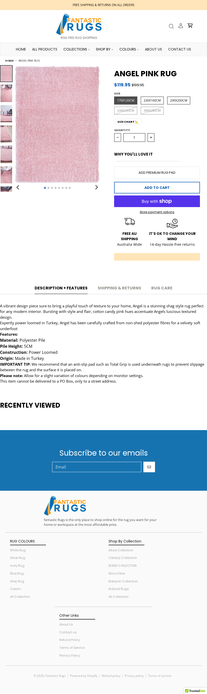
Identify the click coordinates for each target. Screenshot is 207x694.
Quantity (122, 130)
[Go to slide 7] (66, 188)
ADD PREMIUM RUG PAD (157, 172)
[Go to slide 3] (52, 188)
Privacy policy (134, 676)
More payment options (157, 212)
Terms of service (159, 676)
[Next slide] (96, 187)
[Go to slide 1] (45, 188)
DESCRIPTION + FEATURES (61, 288)
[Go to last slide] (18, 187)
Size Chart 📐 (128, 122)
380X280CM (152, 110)
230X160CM (152, 100)
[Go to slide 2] (48, 188)
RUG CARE (161, 288)
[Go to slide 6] (63, 188)
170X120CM (125, 100)
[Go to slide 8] (70, 188)
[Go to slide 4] (56, 188)
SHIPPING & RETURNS (119, 288)
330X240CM (125, 110)
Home (9, 61)
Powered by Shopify (83, 676)
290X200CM (178, 100)
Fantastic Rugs (55, 676)
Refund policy (111, 676)
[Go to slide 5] (59, 188)
